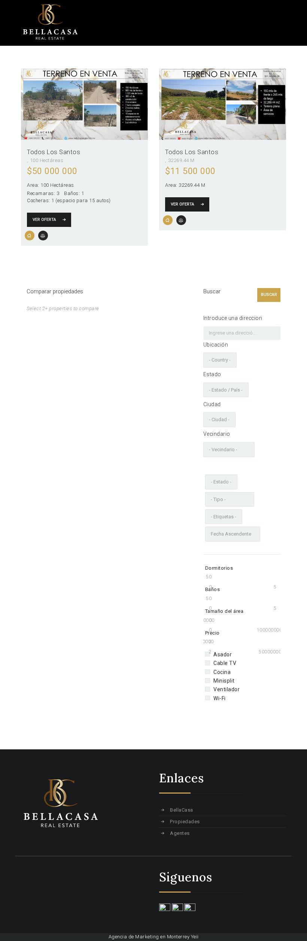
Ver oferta (44, 219)
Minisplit (224, 681)
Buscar (269, 294)
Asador (222, 654)
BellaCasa (181, 810)
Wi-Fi (219, 698)
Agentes (180, 833)
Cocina (222, 672)
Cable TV (224, 663)
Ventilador (226, 689)
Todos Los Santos (53, 152)
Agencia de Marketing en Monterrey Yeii (154, 936)
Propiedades (185, 821)
